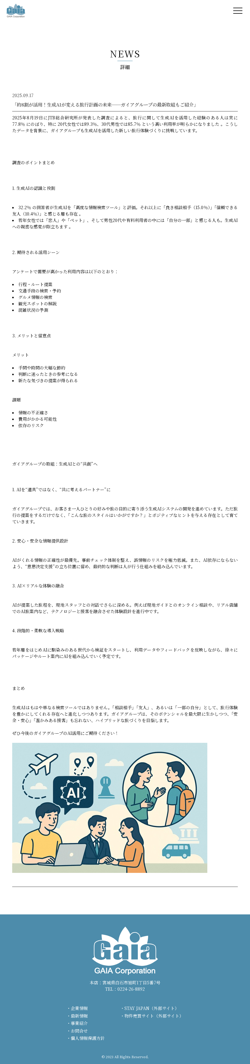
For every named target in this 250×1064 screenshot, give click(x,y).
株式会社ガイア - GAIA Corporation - (15, 11)
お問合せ (79, 1031)
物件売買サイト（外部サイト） (154, 1016)
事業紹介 (79, 1023)
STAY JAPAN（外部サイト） (151, 1008)
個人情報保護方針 (88, 1038)
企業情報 (79, 1008)
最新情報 (79, 1016)
